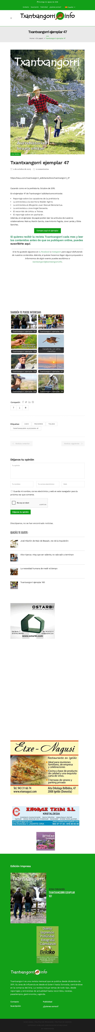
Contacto (26, 7)
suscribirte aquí (20, 243)
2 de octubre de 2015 (22, 169)
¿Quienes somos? (55, 7)
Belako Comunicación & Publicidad (52, 1025)
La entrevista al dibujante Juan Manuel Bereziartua (37, 205)
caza (26, 424)
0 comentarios (42, 169)
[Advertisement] (47, 288)
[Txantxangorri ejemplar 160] (14, 585)
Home (32, 38)
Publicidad (44, 7)
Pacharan (38, 424)
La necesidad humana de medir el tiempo (38, 568)
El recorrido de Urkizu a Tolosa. (28, 211)
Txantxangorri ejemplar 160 (32, 582)
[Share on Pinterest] (33, 402)
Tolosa (51, 424)
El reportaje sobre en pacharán (28, 214)
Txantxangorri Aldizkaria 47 (26, 428)
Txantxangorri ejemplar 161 (62, 894)
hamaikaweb (49, 1029)
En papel (39, 38)
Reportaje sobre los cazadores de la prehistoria (36, 198)
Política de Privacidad (44, 1022)
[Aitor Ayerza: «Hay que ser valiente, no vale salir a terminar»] (14, 557)
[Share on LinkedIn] (29, 402)
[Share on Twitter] (26, 402)
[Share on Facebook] (23, 402)
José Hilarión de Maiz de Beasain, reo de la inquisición (44, 541)
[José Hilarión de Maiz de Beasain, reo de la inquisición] (14, 543)
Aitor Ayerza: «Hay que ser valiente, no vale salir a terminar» (47, 554)
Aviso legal (28, 1022)
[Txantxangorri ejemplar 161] (28, 898)
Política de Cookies (63, 1022)
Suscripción (35, 7)
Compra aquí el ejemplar (47, 231)
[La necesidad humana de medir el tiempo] (14, 571)
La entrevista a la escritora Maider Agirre (33, 202)
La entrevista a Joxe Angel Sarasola (30, 208)
